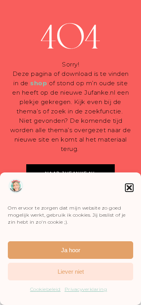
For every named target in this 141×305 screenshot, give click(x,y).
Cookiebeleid (45, 289)
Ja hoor (70, 250)
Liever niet (71, 271)
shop (38, 83)
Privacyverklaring (86, 289)
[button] (129, 188)
